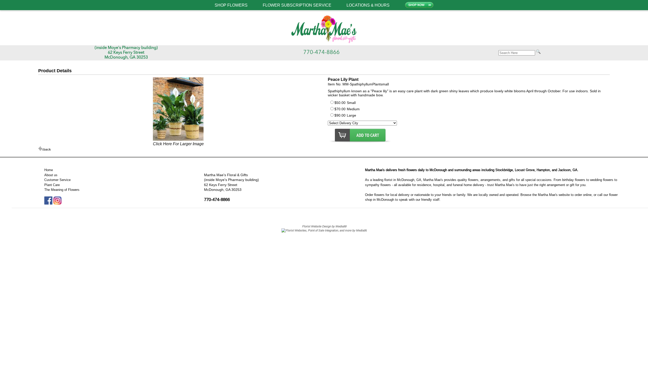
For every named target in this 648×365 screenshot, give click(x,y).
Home (48, 170)
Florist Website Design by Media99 (324, 226)
